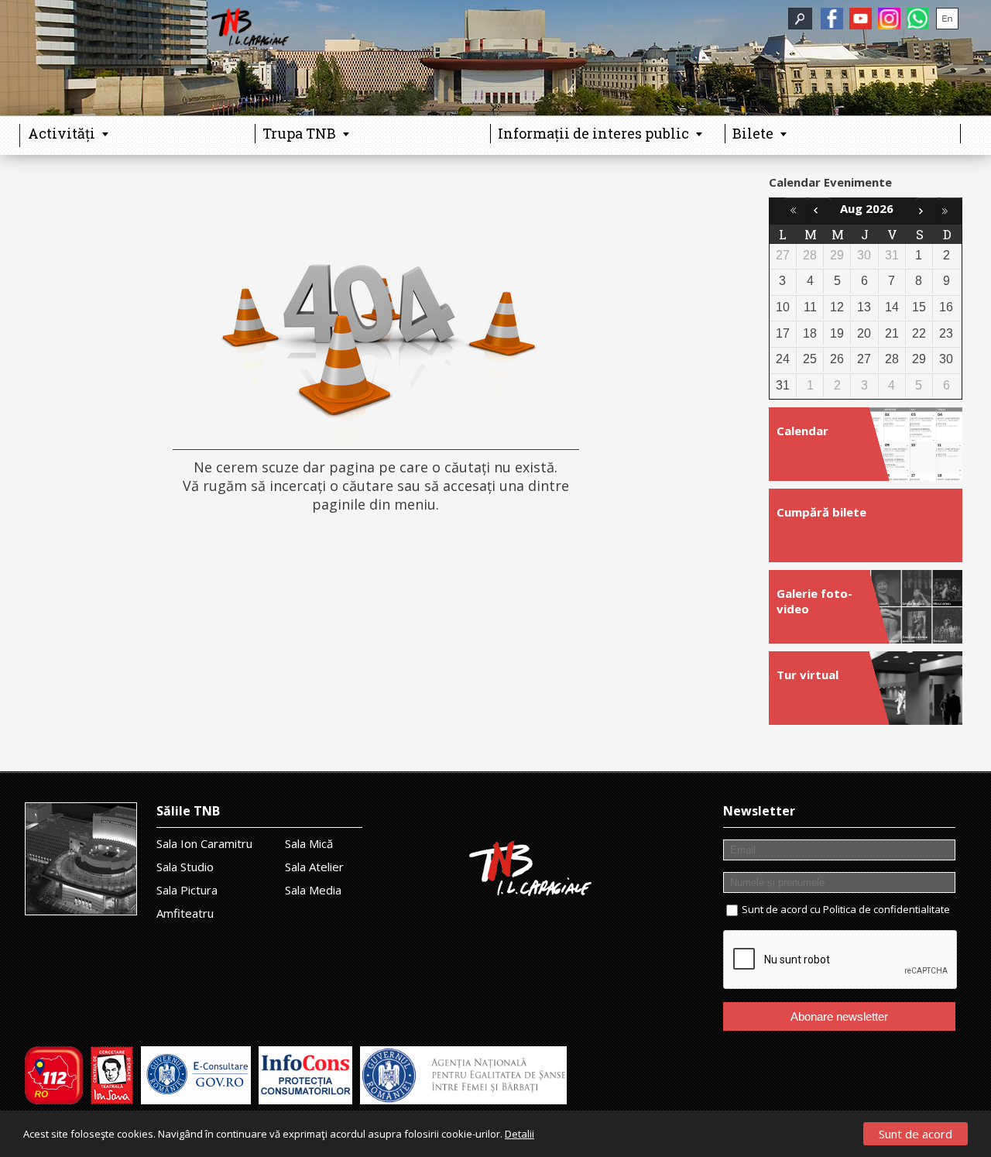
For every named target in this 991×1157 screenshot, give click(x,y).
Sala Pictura (187, 890)
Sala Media (313, 890)
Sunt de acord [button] (915, 1134)
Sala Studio (185, 866)
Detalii (519, 1134)
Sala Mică (309, 843)
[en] (947, 18)
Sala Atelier (314, 866)
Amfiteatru (185, 913)
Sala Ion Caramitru (204, 843)
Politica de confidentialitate (886, 909)
